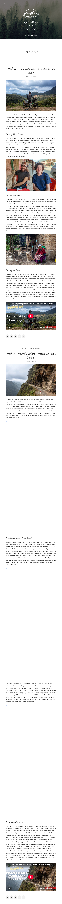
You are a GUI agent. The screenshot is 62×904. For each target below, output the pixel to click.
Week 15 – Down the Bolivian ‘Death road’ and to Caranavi (31, 356)
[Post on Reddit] (19, 336)
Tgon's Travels (33, 35)
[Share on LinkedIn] (15, 336)
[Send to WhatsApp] (23, 336)
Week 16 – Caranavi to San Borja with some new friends (31, 71)
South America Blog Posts (31, 64)
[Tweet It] (11, 336)
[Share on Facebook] (7, 336)
